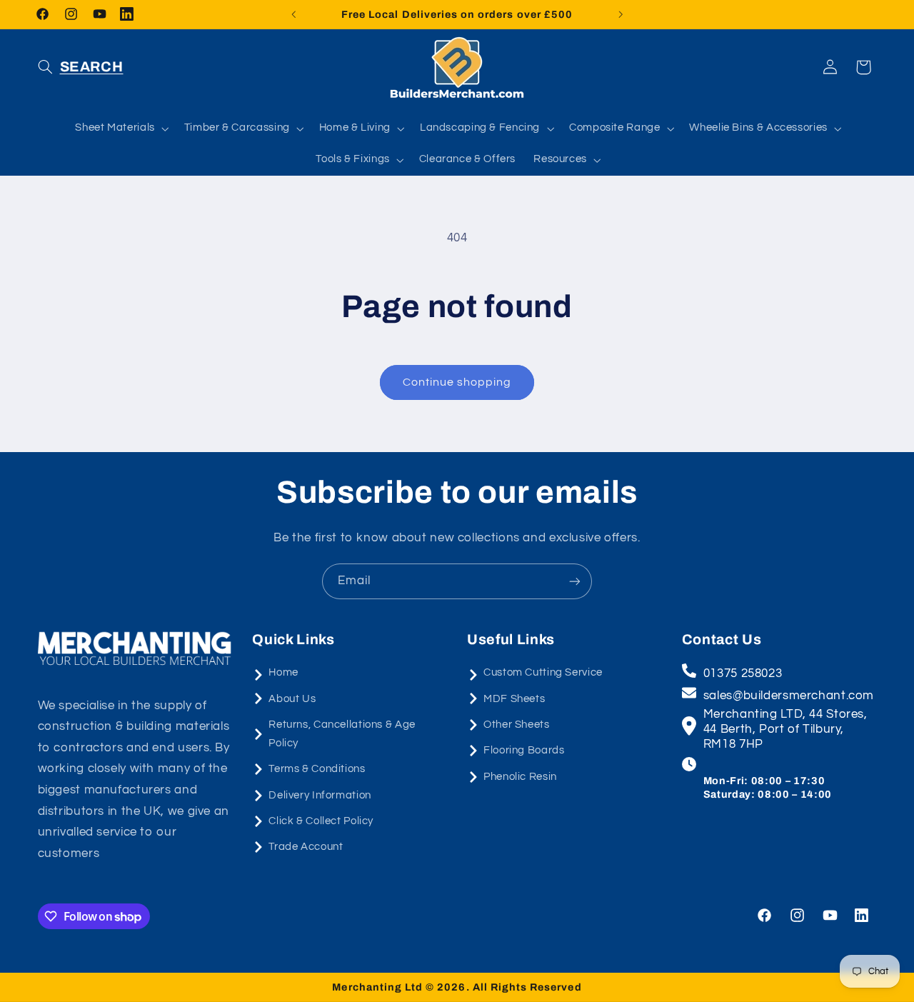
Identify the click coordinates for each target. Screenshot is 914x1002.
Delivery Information (319, 795)
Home (283, 672)
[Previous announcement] (293, 14)
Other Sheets (516, 724)
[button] (81, 67)
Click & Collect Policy (320, 821)
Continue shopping (457, 382)
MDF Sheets (514, 698)
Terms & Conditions (316, 768)
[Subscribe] (574, 580)
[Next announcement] (620, 14)
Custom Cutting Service (543, 672)
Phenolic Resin (520, 776)
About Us (292, 698)
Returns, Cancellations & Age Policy (342, 733)
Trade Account (305, 846)
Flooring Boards (523, 750)
